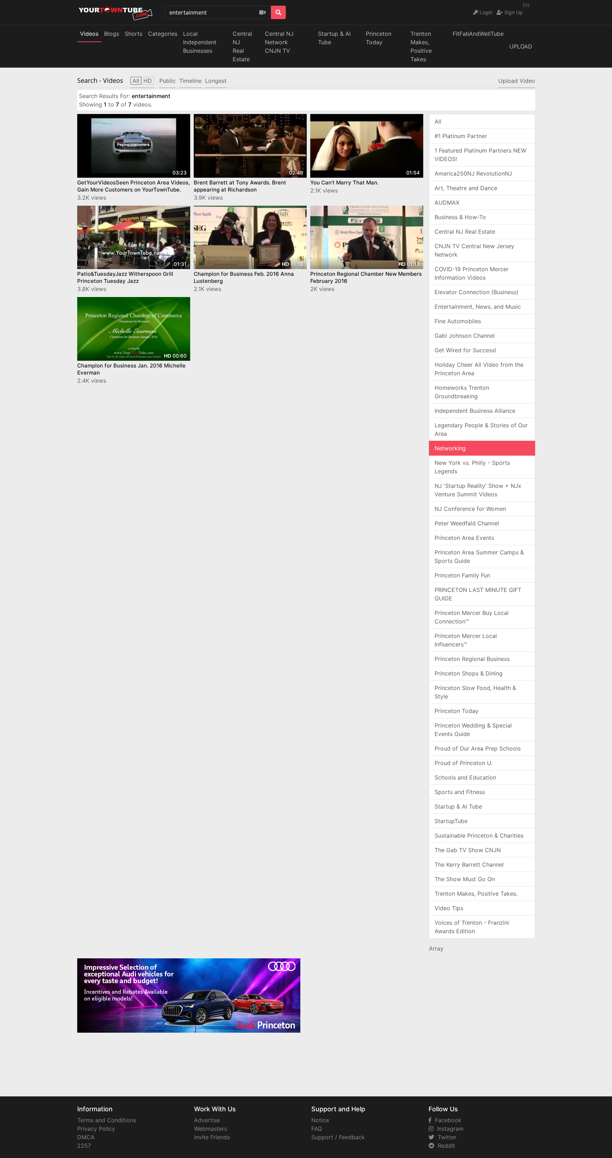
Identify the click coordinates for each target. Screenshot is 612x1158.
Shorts (133, 33)
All (438, 121)
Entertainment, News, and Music (478, 306)
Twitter (445, 1137)
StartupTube (451, 821)
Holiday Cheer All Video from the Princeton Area (479, 369)
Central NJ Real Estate (465, 231)
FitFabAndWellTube (478, 33)
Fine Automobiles (458, 321)
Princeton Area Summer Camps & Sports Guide (479, 556)
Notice (320, 1120)
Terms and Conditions (106, 1120)
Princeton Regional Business (472, 658)
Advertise (207, 1120)
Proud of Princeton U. (463, 762)
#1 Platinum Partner (461, 135)
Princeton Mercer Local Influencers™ (466, 640)
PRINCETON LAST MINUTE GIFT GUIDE (478, 594)
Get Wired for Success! (465, 350)
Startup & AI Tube (334, 38)
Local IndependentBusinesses (199, 42)
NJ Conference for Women (470, 508)
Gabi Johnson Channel (465, 335)
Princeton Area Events (464, 537)
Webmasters (210, 1128)
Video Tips (449, 908)
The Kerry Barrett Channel (469, 864)
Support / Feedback (338, 1137)
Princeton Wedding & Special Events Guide (473, 729)
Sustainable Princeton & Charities (479, 835)
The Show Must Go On (465, 879)
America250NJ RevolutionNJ (473, 173)
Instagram (449, 1128)
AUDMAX (447, 202)
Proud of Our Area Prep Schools (478, 748)
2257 (84, 1145)
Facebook (446, 1120)
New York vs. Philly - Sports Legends (472, 467)
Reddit (444, 1145)
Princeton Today (378, 38)
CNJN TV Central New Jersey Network (474, 250)
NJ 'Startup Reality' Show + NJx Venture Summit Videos (478, 490)
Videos (89, 33)
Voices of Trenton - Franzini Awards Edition (472, 927)
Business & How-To (460, 217)
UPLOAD (520, 46)
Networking (450, 448)
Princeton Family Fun (462, 575)
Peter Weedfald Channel (467, 523)
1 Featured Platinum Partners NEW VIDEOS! (480, 154)
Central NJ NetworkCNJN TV (279, 42)
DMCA (86, 1137)
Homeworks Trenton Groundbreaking (462, 392)
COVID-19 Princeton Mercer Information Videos (472, 273)
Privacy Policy (96, 1128)
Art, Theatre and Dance (466, 188)
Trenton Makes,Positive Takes (421, 46)
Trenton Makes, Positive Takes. (476, 893)
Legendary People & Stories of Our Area (481, 429)
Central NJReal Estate (242, 46)
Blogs (111, 33)
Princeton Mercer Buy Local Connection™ (472, 617)
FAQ (316, 1128)
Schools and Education (465, 777)
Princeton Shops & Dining (469, 673)
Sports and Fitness (460, 791)
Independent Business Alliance (475, 410)
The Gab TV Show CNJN (468, 850)
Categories (162, 33)
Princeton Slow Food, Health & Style (475, 692)
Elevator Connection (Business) (476, 292)
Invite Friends (212, 1137)
